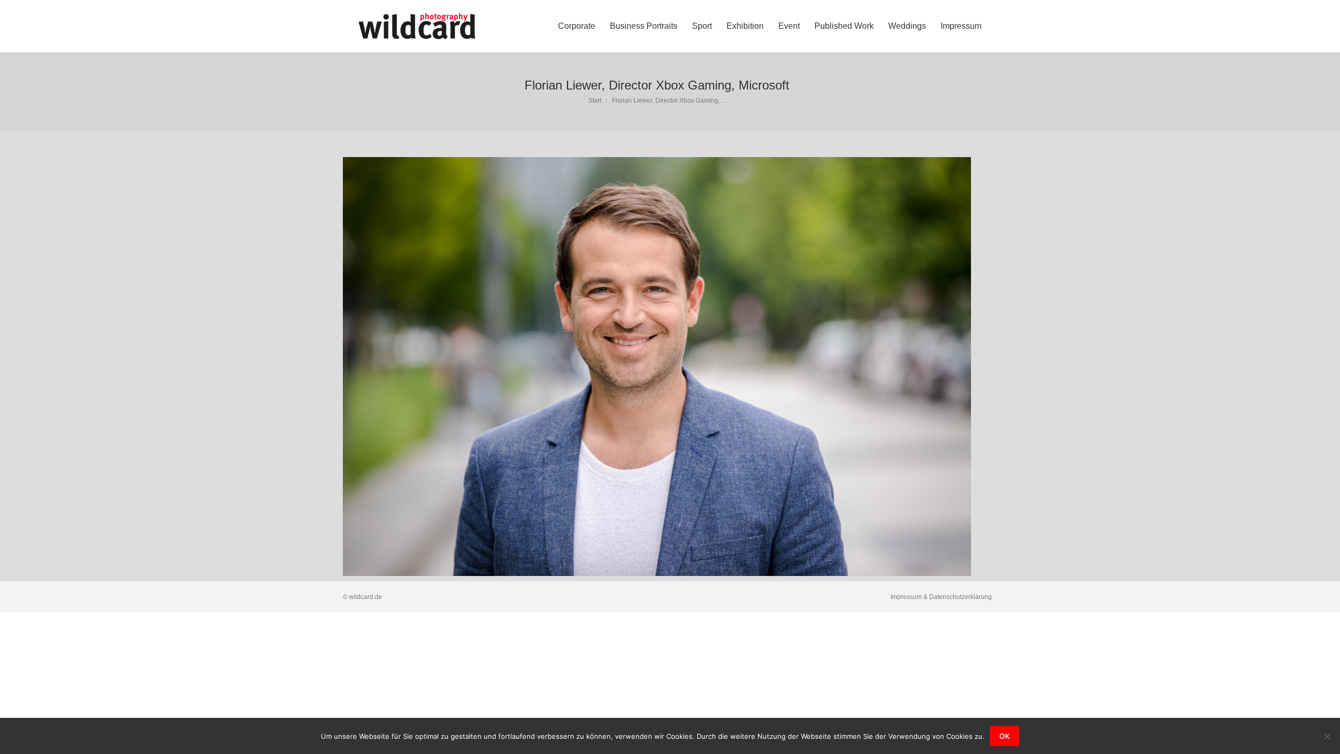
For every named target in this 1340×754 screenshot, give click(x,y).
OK (1004, 736)
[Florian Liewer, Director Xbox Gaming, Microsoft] (657, 366)
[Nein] (1327, 736)
